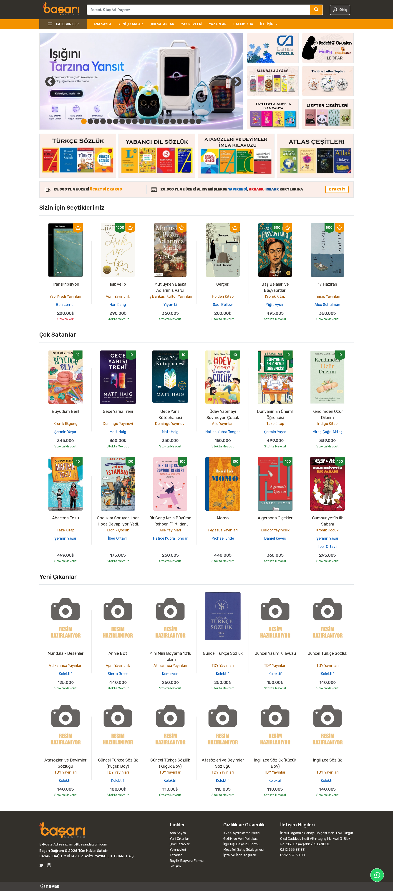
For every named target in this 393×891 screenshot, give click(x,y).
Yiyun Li (170, 304)
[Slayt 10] (141, 121)
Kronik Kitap (275, 296)
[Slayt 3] (96, 121)
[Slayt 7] (122, 121)
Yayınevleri (191, 24)
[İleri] (236, 81)
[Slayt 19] (198, 121)
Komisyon (170, 674)
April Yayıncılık (118, 296)
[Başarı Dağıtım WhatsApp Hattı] (377, 875)
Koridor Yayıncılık (275, 530)
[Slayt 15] (173, 121)
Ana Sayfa (102, 24)
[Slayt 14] (166, 121)
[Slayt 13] (160, 121)
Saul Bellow (223, 304)
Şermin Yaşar (65, 432)
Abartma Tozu (65, 517)
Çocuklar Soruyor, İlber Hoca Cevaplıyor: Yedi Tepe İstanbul (118, 524)
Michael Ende (223, 538)
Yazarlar (218, 24)
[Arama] (316, 10)
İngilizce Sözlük (327, 760)
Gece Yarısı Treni (118, 411)
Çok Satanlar (162, 24)
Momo (223, 517)
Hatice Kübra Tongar (222, 432)
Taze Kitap (275, 423)
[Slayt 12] (154, 121)
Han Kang (118, 304)
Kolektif (65, 674)
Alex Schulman (327, 304)
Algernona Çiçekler (275, 517)
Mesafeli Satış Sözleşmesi (243, 850)
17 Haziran (327, 284)
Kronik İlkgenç (65, 423)
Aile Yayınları (223, 423)
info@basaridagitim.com (88, 844)
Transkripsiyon (65, 284)
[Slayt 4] (103, 121)
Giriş (343, 10)
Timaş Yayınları (327, 296)
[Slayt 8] (128, 121)
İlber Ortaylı (118, 538)
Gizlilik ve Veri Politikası (240, 839)
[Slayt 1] (84, 121)
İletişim (175, 866)
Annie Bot (117, 653)
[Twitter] (41, 865)
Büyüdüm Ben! (65, 411)
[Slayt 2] (90, 121)
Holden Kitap (223, 296)
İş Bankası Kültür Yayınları (170, 296)
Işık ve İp (118, 284)
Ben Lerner (65, 304)
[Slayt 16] (179, 121)
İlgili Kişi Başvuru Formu (241, 844)
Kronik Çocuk (118, 530)
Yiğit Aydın (275, 304)
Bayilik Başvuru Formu (187, 861)
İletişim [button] (267, 24)
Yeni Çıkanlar (130, 24)
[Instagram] (49, 865)
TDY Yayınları (223, 665)
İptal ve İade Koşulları (239, 855)
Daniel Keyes (275, 538)
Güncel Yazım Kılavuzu (275, 653)
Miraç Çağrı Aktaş (327, 432)
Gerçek (222, 284)
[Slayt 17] (186, 121)
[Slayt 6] (115, 121)
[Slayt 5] (109, 121)
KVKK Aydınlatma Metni (241, 833)
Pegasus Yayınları (223, 530)
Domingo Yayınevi (118, 423)
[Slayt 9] (135, 121)
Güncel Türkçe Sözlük (223, 653)
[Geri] (45, 81)
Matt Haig (118, 432)
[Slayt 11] (147, 121)
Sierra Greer (118, 674)
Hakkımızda (243, 24)
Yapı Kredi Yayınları (65, 296)
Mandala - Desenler (65, 653)
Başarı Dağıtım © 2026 (58, 851)
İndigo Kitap (327, 423)
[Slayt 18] (192, 121)
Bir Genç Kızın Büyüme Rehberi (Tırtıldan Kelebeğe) (170, 524)
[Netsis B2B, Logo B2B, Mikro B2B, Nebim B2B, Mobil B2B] (196, 886)
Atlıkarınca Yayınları (65, 665)
